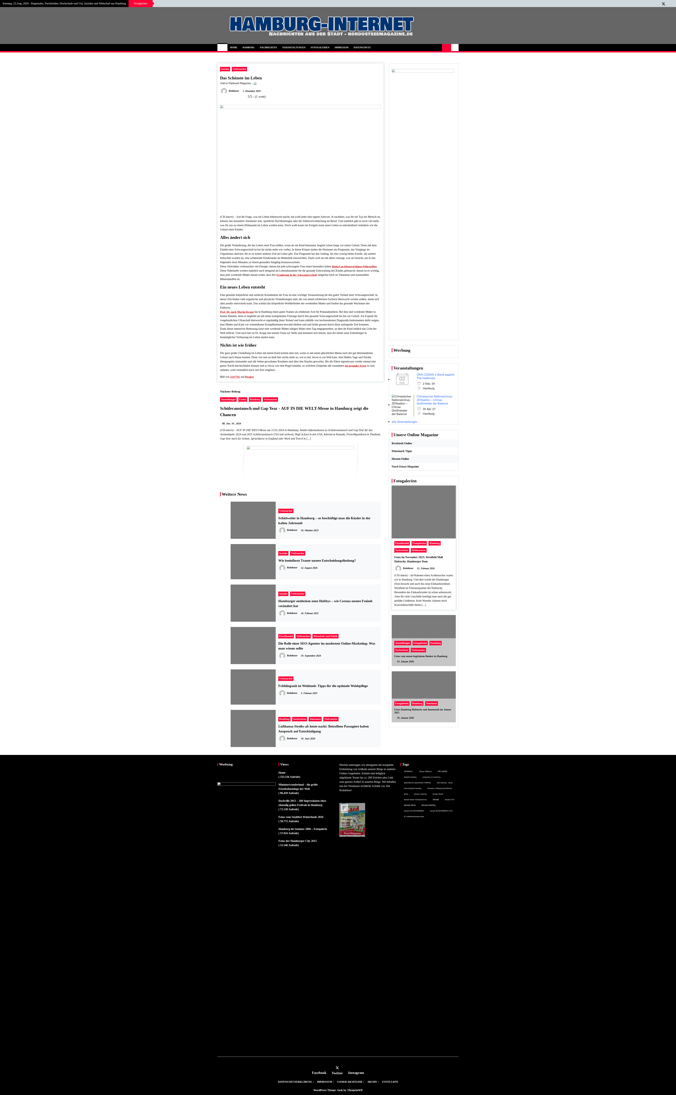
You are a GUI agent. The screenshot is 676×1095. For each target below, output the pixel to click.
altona (406, 794)
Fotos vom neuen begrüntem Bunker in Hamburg (420, 656)
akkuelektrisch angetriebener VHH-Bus (417, 782)
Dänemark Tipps (402, 451)
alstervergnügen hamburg (412, 788)
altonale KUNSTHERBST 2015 (441, 811)
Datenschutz (362, 47)
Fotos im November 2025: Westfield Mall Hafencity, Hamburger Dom (418, 559)
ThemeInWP (355, 1090)
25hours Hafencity (425, 771)
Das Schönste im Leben (241, 78)
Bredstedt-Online (402, 443)
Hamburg (249, 47)
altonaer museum (420, 794)
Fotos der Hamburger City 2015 (297, 840)
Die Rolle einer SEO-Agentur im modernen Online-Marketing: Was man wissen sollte (326, 646)
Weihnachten (419, 550)
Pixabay (249, 376)
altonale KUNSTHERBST (414, 811)
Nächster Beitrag (230, 391)
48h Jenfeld (442, 771)
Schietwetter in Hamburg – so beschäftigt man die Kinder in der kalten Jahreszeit (324, 520)
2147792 (235, 376)
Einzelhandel (286, 636)
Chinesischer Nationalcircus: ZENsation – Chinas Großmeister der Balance (435, 399)
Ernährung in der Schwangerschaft (297, 275)
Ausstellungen (228, 399)
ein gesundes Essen (355, 365)
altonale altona (410, 805)
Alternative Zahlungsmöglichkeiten (439, 788)
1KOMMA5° (408, 771)
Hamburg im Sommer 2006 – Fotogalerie (302, 828)
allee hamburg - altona (445, 782)
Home (233, 47)
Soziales (225, 69)
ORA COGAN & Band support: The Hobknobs (436, 376)
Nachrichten (268, 47)
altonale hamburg (428, 805)
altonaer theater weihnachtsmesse (415, 799)
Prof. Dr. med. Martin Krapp (237, 311)
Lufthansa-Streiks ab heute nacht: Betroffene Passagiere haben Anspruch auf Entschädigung (323, 728)
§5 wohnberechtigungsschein (414, 816)
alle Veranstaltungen (404, 422)
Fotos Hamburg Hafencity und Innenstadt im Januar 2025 (422, 711)
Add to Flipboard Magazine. (236, 83)
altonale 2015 (449, 799)
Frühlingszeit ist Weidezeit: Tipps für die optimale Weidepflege (323, 686)
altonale (436, 799)
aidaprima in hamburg (432, 777)
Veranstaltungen (293, 47)
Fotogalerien (320, 47)
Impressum (341, 47)
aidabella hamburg (410, 777)
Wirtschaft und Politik (325, 636)
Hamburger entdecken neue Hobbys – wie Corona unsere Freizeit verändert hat (325, 603)
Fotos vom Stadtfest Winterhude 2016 (300, 816)
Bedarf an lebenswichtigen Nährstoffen (354, 266)
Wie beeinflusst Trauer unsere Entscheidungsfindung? (317, 560)
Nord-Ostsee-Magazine (405, 466)
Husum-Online (400, 458)
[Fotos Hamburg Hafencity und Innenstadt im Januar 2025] (424, 696)
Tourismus (315, 719)
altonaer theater (438, 794)
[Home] (222, 47)
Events (242, 399)
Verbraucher (239, 69)
